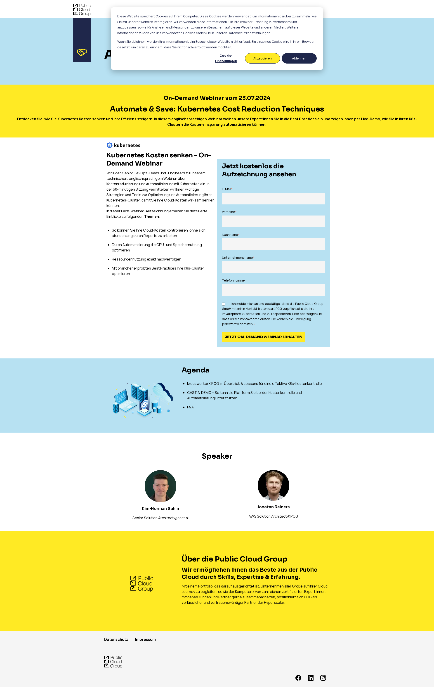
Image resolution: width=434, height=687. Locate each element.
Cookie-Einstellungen (226, 58)
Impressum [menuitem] (145, 639)
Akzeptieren (262, 58)
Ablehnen (299, 58)
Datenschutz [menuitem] (116, 639)
